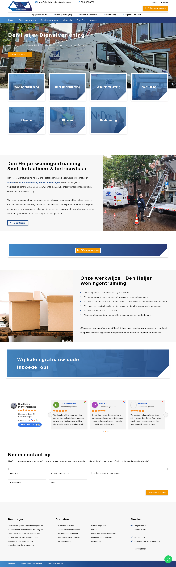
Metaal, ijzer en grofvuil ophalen (103, 533)
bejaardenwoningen (49, 182)
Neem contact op (18, 223)
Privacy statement (55, 564)
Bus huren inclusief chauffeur (69, 537)
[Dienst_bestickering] (108, 120)
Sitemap (11, 564)
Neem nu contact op (20, 54)
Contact (164, 2)
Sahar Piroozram (146, 403)
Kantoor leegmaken (98, 526)
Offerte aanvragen (156, 8)
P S (101, 403)
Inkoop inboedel (64, 541)
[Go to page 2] (107, 431)
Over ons (153, 2)
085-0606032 (87, 2)
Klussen (94, 530)
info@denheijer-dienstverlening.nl (55, 2)
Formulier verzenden (157, 492)
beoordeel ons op (28, 424)
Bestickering (96, 541)
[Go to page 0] (103, 431)
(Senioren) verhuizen (66, 526)
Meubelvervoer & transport (101, 537)
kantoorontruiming (28, 182)
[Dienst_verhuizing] (149, 87)
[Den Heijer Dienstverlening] (26, 87)
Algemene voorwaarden (31, 564)
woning (11, 182)
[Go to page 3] (110, 431)
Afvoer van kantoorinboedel (69, 530)
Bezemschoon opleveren (68, 533)
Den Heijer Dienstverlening (27, 405)
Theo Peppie (67, 403)
